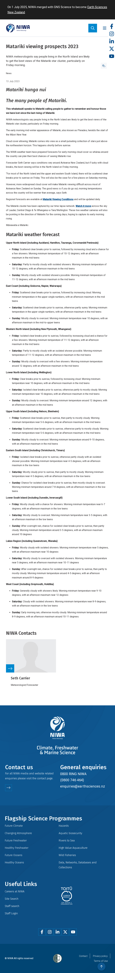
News (9, 73)
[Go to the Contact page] (8, 787)
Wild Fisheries (67, 855)
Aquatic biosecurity (70, 833)
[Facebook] (111, 26)
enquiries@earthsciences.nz (82, 786)
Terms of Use (101, 961)
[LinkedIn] (111, 41)
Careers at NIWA (14, 891)
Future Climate (14, 825)
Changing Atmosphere (18, 833)
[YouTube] (111, 56)
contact (41, 778)
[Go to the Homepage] (18, 28)
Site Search (11, 898)
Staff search (12, 906)
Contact (83, 956)
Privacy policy (100, 956)
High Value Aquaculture (73, 847)
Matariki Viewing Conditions (58, 199)
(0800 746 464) (72, 780)
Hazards (64, 825)
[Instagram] (111, 34)
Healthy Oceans (14, 862)
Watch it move (83, 206)
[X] (111, 49)
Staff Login (11, 913)
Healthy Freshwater (16, 847)
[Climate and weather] (104, 66)
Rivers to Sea (67, 840)
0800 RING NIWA (73, 774)
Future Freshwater (16, 840)
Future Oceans (13, 855)
